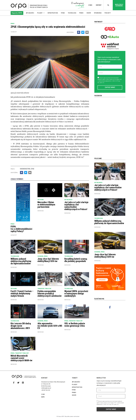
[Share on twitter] (82, 32)
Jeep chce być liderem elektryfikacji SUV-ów (48, 259)
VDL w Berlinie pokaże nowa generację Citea (74, 324)
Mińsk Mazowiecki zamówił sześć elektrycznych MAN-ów (21, 358)
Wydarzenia (97, 13)
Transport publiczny (44, 288)
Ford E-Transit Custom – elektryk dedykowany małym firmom (22, 293)
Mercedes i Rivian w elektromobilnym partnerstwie (46, 204)
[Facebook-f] (110, 307)
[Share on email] (87, 32)
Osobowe (40, 256)
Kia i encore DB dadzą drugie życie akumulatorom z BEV (21, 325)
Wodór (89, 13)
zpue (32, 169)
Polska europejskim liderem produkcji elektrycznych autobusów (50, 293)
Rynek (63, 13)
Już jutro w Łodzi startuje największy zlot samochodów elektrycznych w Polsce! (76, 206)
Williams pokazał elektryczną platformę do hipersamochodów (21, 261)
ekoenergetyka (25, 169)
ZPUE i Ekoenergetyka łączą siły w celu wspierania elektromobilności (48, 26)
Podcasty (108, 13)
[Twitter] (18, 383)
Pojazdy (39, 13)
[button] (17, 13)
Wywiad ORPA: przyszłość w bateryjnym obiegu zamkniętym (76, 293)
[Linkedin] (23, 383)
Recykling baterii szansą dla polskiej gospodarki (75, 259)
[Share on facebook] (78, 32)
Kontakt (98, 5)
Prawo (81, 13)
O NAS (90, 5)
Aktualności (30, 13)
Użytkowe (41, 199)
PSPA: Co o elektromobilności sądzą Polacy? (21, 229)
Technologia (72, 13)
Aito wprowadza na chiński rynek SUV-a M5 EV (50, 325)
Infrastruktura (53, 13)
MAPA (42, 397)
